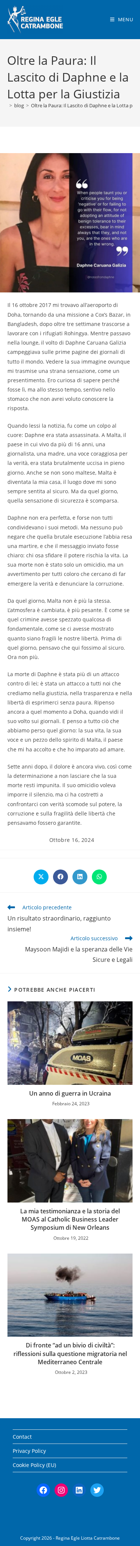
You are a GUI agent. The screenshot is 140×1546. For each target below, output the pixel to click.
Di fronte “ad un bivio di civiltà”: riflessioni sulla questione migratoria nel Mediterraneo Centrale (70, 1353)
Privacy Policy (29, 1450)
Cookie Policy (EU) (34, 1465)
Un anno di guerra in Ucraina (70, 1093)
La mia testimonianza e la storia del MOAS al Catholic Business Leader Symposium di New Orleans (70, 1219)
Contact (22, 1436)
